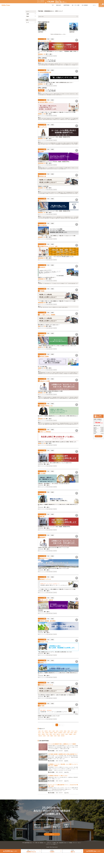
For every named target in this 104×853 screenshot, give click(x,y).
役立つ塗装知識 (85, 5)
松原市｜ (64, 732)
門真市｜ (47, 734)
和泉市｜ (72, 732)
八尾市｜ (43, 732)
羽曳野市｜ (44, 734)
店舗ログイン (55, 844)
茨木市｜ (39, 732)
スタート (52, 834)
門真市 (27, 16)
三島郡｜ (48, 735)
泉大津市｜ (61, 731)
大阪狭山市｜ (40, 735)
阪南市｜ (44, 735)
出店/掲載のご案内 (55, 842)
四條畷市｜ (71, 734)
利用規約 (70, 842)
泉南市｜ (67, 734)
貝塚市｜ (69, 731)
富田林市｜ (51, 732)
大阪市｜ (39, 731)
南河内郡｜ (63, 735)
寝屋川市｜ (56, 732)
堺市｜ (43, 731)
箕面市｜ (75, 732)
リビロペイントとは (49, 844)
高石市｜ (54, 734)
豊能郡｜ (51, 735)
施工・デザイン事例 (75, 5)
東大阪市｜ (63, 734)
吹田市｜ (57, 731)
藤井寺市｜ (59, 734)
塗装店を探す (58, 5)
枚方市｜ (76, 731)
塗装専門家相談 (66, 5)
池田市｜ (54, 731)
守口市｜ (72, 731)
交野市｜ (74, 734)
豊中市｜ (50, 731)
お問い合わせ (49, 842)
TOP (53, 5)
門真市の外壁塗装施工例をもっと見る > (58, 34)
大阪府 (27, 14)
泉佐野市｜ (47, 732)
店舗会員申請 (61, 842)
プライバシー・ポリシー (77, 842)
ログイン (45, 842)
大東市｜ (68, 732)
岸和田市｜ (46, 731)
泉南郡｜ (59, 735)
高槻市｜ (65, 731)
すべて (27, 22)
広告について (66, 842)
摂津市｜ (51, 734)
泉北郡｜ (55, 735)
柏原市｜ (39, 734)
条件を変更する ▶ (99, 436)
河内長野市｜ (60, 732)
